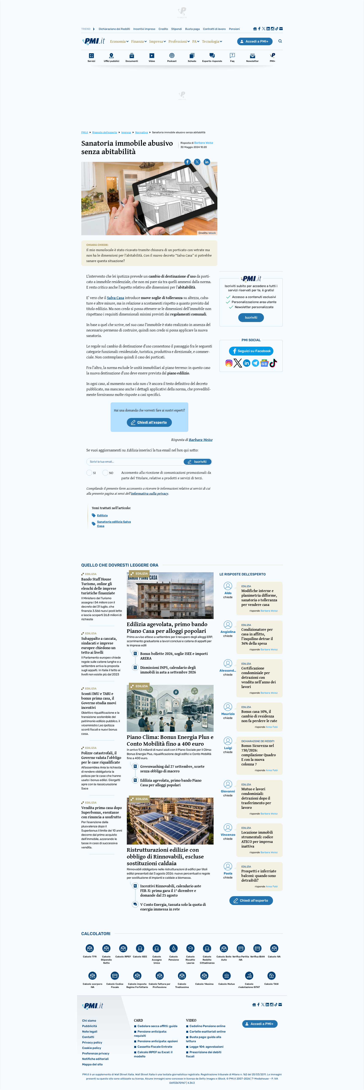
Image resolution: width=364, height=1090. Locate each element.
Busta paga (192, 29)
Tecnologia (210, 41)
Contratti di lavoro (214, 29)
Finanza (137, 41)
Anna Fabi (272, 726)
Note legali (89, 1031)
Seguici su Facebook (254, 351)
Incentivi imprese (144, 29)
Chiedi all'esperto (152, 422)
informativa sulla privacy (149, 493)
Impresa (156, 41)
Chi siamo (89, 1020)
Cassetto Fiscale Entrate (155, 1047)
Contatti (88, 1037)
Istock (212, 233)
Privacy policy (92, 1042)
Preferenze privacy (95, 1053)
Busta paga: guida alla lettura (203, 1039)
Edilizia (102, 515)
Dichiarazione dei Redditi (114, 29)
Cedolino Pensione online (207, 1026)
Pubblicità (89, 1026)
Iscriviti (251, 317)
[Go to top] (314, 1076)
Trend (85, 29)
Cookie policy (91, 1048)
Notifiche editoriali (95, 1059)
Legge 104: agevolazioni (206, 1047)
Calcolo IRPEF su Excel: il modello (153, 1054)
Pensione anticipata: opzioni (158, 1041)
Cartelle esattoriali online (208, 1031)
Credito (163, 29)
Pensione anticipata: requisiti (150, 1034)
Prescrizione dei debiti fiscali (203, 1054)
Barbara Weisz (203, 143)
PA (194, 41)
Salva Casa (115, 298)
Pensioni (234, 29)
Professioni (178, 41)
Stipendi (176, 29)
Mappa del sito (92, 1064)
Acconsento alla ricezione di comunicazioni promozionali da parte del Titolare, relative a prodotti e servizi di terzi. (166, 475)
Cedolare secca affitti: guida (157, 1026)
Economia (118, 41)
